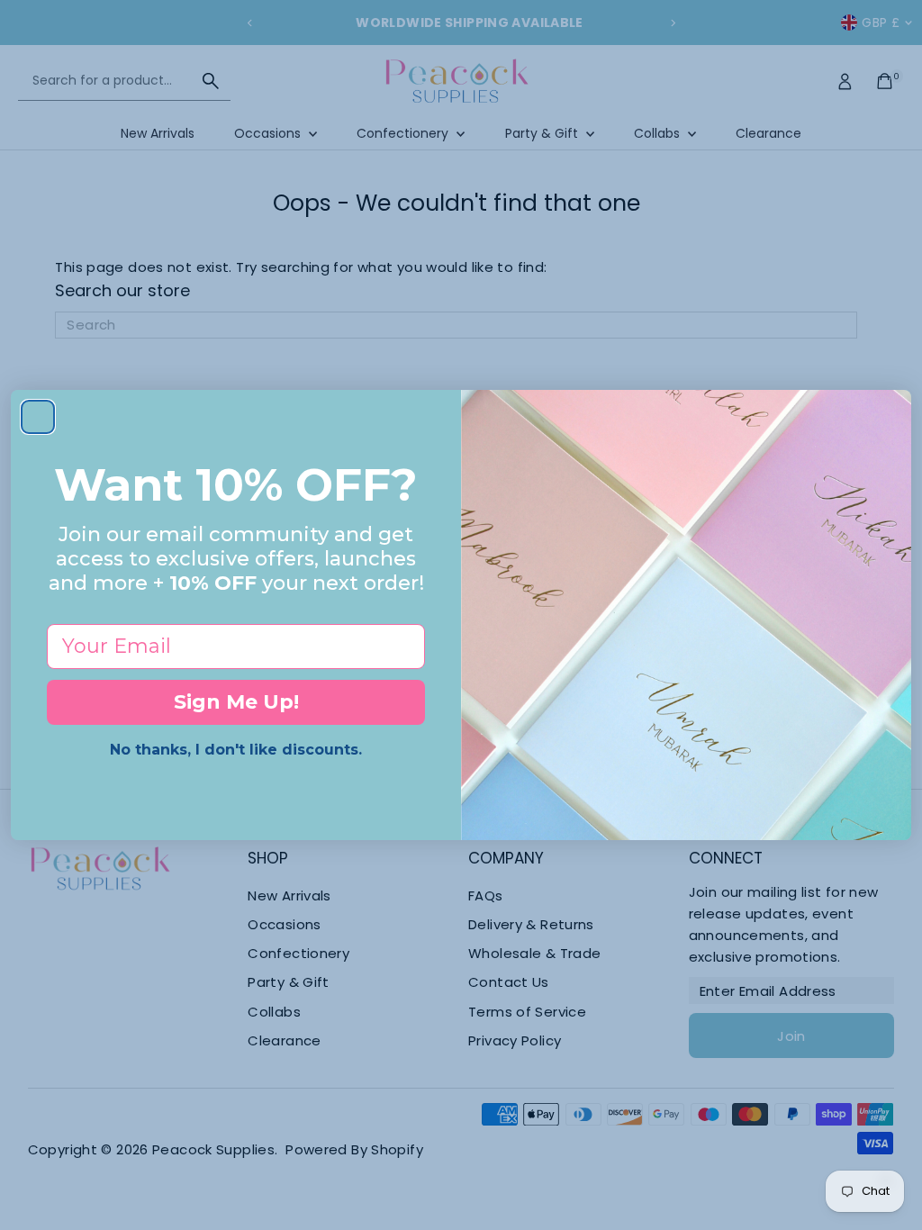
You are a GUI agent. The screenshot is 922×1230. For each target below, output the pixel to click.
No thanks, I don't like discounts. (236, 749)
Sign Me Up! (236, 702)
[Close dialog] (38, 417)
